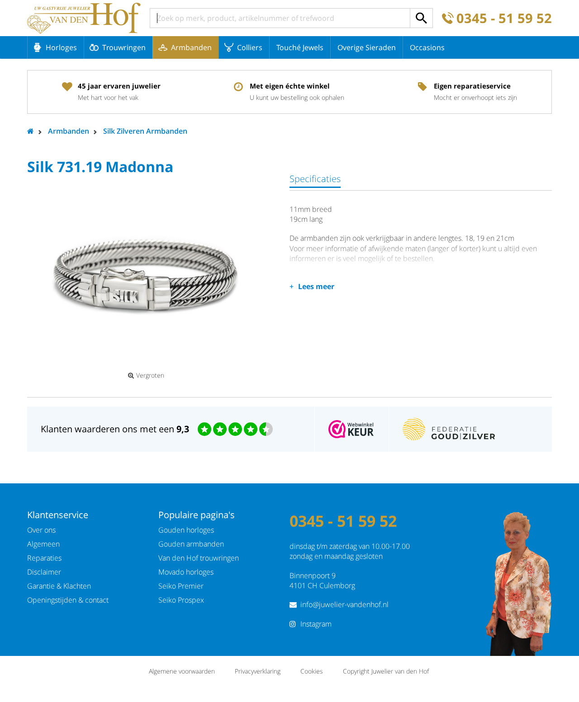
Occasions (427, 47)
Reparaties (44, 558)
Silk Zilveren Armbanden (145, 131)
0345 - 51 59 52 (504, 18)
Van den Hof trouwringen (198, 558)
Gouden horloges (186, 530)
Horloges (61, 47)
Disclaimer (44, 572)
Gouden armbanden (191, 544)
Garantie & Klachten (59, 586)
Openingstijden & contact (68, 600)
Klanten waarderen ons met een (115, 429)
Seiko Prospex (181, 600)
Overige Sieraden (366, 47)
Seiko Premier (181, 586)
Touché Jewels (299, 47)
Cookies (311, 671)
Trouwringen (124, 47)
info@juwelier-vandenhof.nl (344, 604)
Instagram (316, 624)
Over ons (41, 530)
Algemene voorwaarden (182, 671)
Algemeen (43, 544)
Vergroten (150, 375)
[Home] (84, 18)
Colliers (249, 47)
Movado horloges (186, 572)
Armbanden (191, 47)
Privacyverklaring (257, 671)
